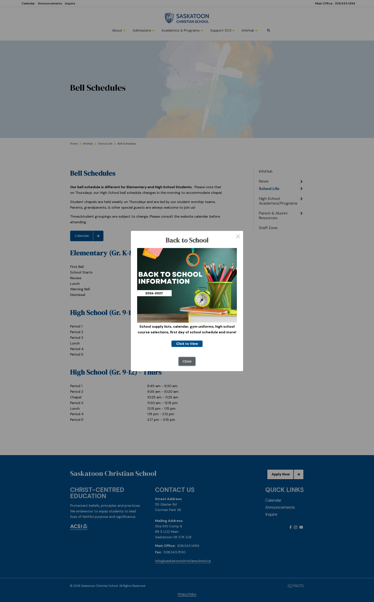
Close (187, 361)
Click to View (187, 343)
